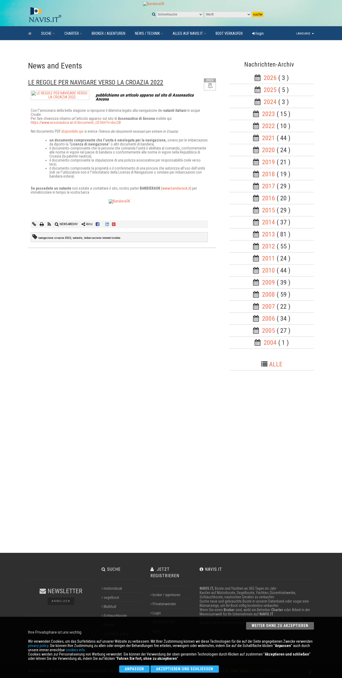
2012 (268, 246)
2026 (270, 78)
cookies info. (76, 650)
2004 (270, 342)
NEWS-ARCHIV (68, 224)
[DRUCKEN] (42, 224)
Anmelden (61, 601)
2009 (268, 282)
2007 (268, 306)
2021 (268, 138)
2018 (268, 174)
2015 (268, 210)
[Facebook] (97, 224)
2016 (268, 198)
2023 (268, 114)
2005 (268, 330)
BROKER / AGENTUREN (108, 33)
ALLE (275, 364)
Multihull (110, 606)
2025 (270, 90)
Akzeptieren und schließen (184, 669)
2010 (268, 270)
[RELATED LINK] (34, 224)
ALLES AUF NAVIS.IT (188, 33)
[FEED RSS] (50, 224)
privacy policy (38, 645)
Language (303, 33)
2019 (268, 162)
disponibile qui (72, 131)
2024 (270, 102)
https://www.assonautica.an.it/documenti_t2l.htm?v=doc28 (76, 122)
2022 (268, 126)
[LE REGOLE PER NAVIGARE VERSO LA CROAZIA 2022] (60, 96)
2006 (268, 318)
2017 (268, 186)
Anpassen (134, 669)
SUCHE (46, 33)
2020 (268, 150)
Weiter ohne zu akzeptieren (280, 625)
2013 (268, 234)
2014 (268, 222)
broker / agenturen (166, 595)
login (259, 33)
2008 (268, 294)
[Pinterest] (114, 224)
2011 (268, 258)
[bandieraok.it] (119, 201)
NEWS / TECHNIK (147, 33)
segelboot (111, 597)
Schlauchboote (115, 616)
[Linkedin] (107, 224)
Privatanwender (164, 604)
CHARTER (71, 33)
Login (157, 613)
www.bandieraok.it (176, 188)
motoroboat (113, 588)
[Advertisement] (276, 463)
